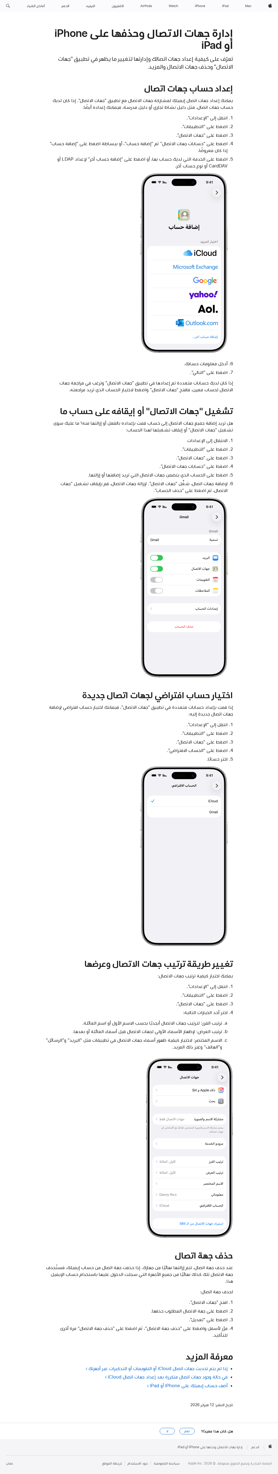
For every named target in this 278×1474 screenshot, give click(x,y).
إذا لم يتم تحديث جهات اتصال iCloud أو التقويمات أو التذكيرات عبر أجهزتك (158, 1368)
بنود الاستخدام (138, 1463)
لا (167, 1431)
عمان (9, 1463)
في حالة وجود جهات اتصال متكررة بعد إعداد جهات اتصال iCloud (168, 1377)
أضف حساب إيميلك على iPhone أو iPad (189, 1385)
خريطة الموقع (112, 1463)
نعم (187, 1431)
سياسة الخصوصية (167, 1463)
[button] (8, 6)
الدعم (255, 1447)
